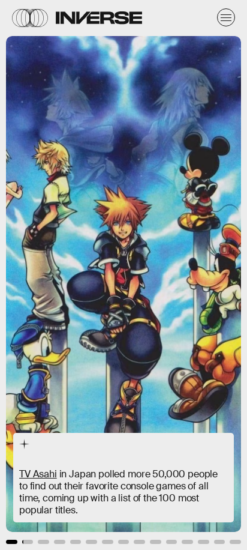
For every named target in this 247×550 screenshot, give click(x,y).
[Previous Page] (41, 275)
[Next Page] (164, 275)
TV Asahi (38, 474)
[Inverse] (99, 17)
